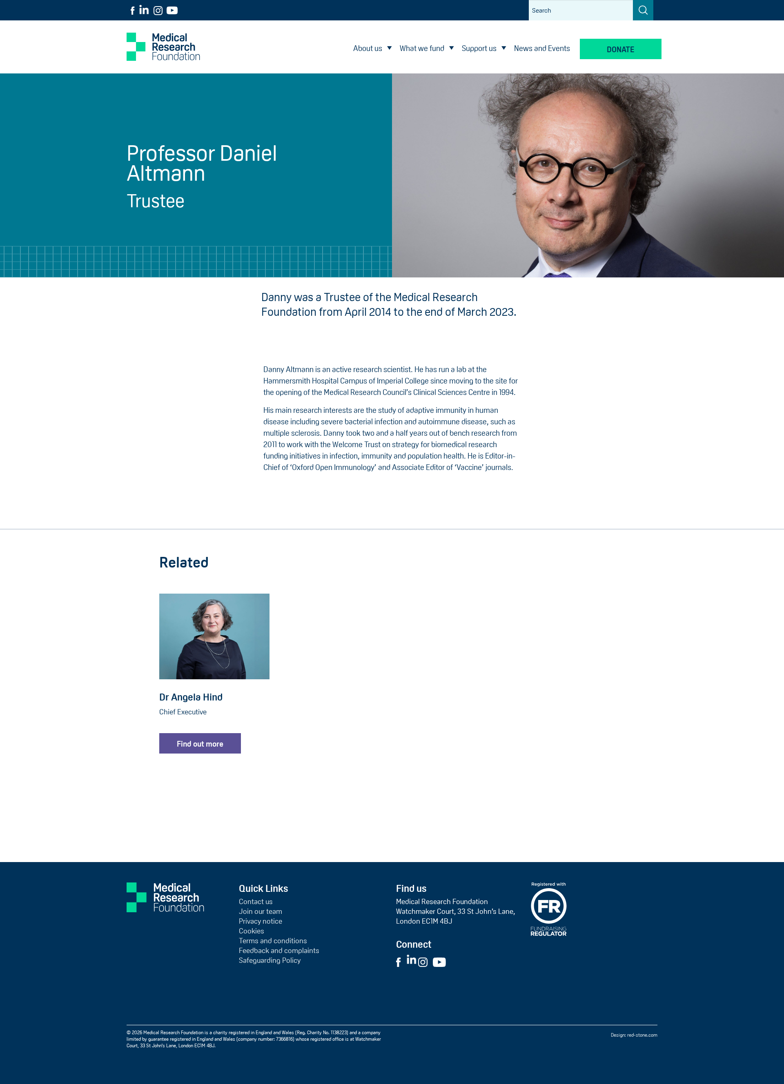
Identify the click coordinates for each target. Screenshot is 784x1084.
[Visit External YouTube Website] (442, 961)
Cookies (251, 931)
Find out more (200, 744)
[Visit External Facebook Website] (400, 961)
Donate (621, 49)
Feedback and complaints (279, 951)
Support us (479, 48)
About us (367, 48)
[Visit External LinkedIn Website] (412, 961)
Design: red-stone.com (634, 1035)
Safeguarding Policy (270, 960)
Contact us (256, 902)
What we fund (422, 48)
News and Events (542, 48)
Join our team (260, 911)
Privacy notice (260, 921)
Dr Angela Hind (191, 697)
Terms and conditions (273, 941)
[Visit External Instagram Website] (425, 961)
